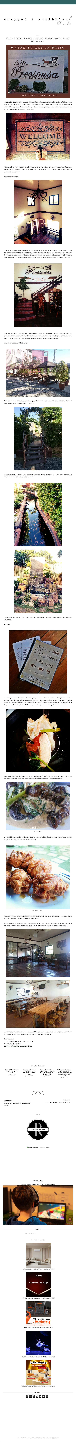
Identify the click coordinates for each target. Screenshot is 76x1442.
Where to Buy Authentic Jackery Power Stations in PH (39, 1327)
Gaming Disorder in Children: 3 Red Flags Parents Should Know (38, 1184)
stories (38, 35)
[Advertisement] (38, 1164)
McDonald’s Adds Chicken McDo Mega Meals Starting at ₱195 (39, 1386)
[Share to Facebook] (34, 1093)
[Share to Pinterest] (42, 1093)
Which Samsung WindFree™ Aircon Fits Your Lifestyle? (38, 1269)
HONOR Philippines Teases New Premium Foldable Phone (39, 1298)
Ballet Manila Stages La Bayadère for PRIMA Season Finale (38, 1357)
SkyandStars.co (54, 1437)
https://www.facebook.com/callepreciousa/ (18, 1046)
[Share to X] (38, 1093)
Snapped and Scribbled (34, 1437)
